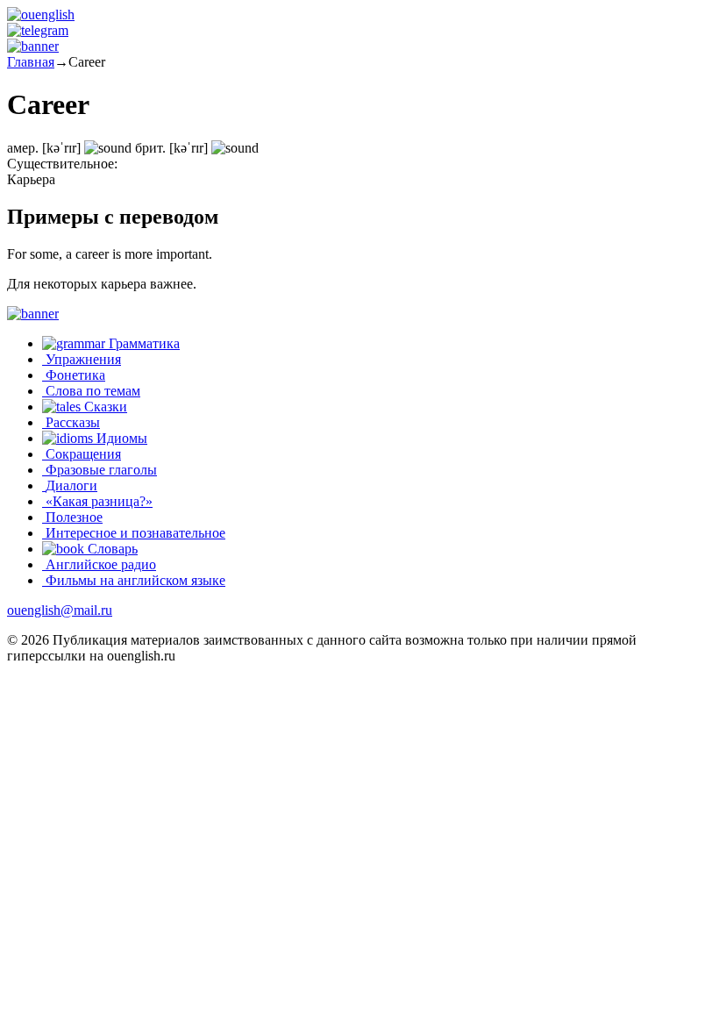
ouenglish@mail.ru (59, 610)
